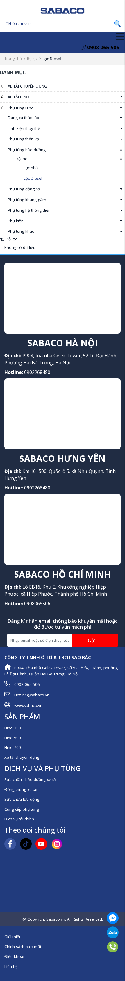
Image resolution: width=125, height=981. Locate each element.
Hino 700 (12, 747)
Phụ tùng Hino (21, 108)
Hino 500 (12, 737)
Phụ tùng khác (21, 231)
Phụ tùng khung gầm (27, 199)
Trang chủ (13, 58)
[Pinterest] (57, 843)
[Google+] (41, 843)
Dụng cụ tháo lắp (23, 117)
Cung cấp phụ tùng (21, 809)
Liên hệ (11, 966)
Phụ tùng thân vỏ (23, 138)
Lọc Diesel (33, 178)
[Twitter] (26, 843)
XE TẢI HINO (18, 96)
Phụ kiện (16, 220)
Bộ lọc (32, 58)
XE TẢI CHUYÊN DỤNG (27, 86)
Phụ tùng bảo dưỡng (27, 149)
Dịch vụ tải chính (19, 818)
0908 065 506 (102, 47)
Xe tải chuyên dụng (21, 757)
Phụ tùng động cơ (24, 189)
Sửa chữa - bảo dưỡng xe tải (30, 779)
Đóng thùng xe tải (20, 789)
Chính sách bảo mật (22, 946)
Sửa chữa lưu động (21, 799)
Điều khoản (15, 956)
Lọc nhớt (31, 167)
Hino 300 (12, 727)
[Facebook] (10, 843)
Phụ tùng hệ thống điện (29, 210)
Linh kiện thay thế (24, 128)
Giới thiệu (13, 936)
